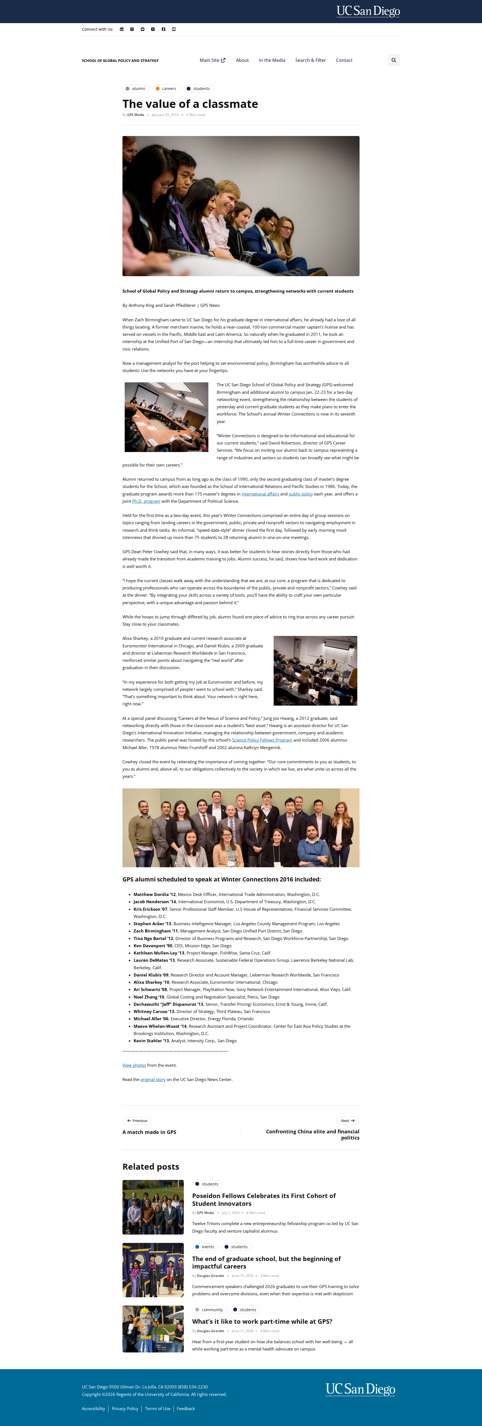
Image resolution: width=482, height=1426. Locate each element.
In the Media (272, 60)
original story (153, 1079)
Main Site (210, 60)
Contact (344, 60)
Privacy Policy (125, 1408)
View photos (134, 1065)
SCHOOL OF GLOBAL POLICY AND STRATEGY (120, 60)
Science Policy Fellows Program (262, 740)
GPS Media (135, 114)
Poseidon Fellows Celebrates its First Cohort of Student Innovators (264, 1199)
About (242, 60)
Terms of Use (157, 1408)
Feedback (186, 1408)
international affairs (260, 494)
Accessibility (93, 1408)
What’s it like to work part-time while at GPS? (262, 1321)
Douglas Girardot (210, 1275)
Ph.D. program (146, 501)
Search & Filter (310, 60)
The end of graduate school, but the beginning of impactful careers (266, 1262)
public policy (301, 494)
